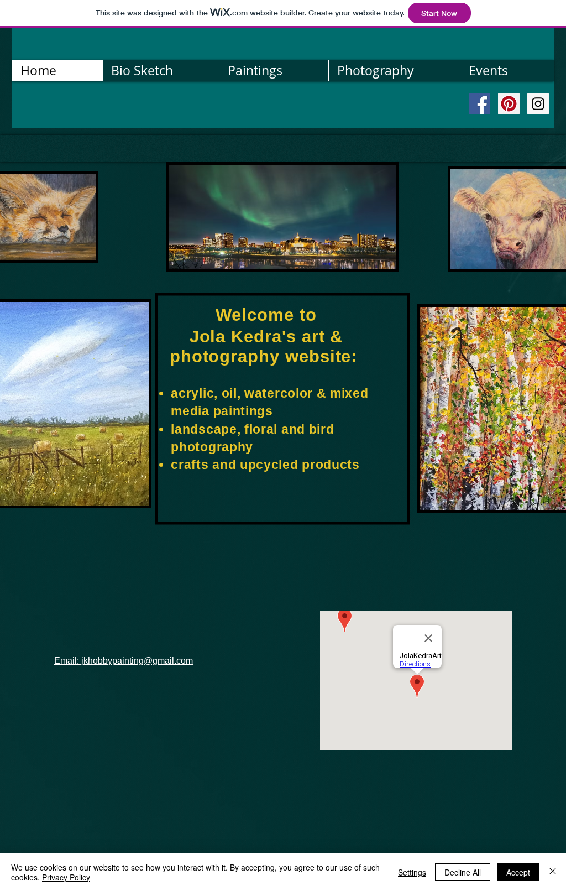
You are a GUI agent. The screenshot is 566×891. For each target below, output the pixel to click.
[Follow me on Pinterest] (509, 103)
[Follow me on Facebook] (479, 103)
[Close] (552, 872)
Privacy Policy (66, 877)
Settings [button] (412, 872)
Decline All (462, 872)
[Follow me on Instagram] (538, 103)
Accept (518, 872)
